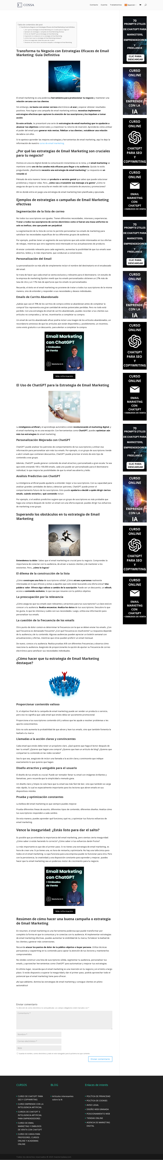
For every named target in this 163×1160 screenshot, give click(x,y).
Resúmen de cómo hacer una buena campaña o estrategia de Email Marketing (48, 42)
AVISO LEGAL (93, 1105)
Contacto (94, 5)
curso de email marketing (51, 143)
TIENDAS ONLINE (95, 1118)
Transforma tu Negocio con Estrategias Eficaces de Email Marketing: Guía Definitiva (48, 27)
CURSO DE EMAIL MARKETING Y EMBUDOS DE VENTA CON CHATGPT (30, 1126)
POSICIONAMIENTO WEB (98, 1113)
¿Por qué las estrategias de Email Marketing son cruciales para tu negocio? (47, 30)
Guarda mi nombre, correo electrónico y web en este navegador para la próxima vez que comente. (54, 1053)
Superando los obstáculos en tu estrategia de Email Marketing (43, 36)
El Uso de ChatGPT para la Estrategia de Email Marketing (41, 34)
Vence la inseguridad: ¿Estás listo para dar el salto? (40, 40)
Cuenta (104, 5)
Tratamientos (116, 5)
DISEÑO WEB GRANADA (98, 1109)
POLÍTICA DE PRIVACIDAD (98, 1096)
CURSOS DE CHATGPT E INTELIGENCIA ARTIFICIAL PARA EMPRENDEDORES (30, 1115)
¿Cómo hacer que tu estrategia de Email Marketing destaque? (43, 38)
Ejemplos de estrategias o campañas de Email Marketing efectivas (44, 32)
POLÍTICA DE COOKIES (97, 1100)
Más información (64, 376)
